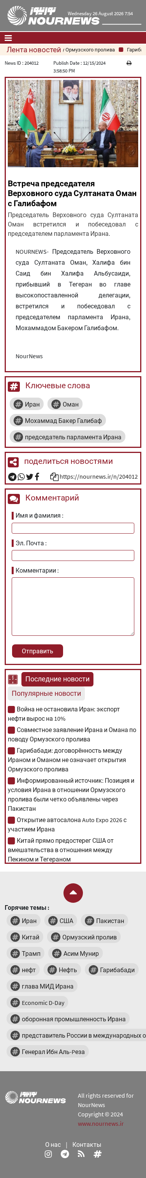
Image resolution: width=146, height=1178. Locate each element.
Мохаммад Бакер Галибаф (63, 421)
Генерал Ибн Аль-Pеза (53, 1052)
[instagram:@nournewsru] (48, 1154)
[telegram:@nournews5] (65, 1154)
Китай (30, 937)
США (66, 921)
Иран (32, 404)
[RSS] (81, 1154)
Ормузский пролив (89, 937)
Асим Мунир (81, 953)
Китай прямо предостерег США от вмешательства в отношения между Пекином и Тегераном (61, 850)
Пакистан (110, 921)
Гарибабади (117, 970)
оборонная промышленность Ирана (74, 1019)
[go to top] (73, 893)
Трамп (31, 953)
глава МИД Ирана (48, 986)
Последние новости (57, 679)
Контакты (86, 1144)
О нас (53, 1144)
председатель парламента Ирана (73, 437)
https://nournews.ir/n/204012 (99, 476)
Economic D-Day (43, 1002)
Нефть (68, 970)
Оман (71, 404)
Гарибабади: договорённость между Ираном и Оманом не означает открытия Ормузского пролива (67, 759)
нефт (29, 970)
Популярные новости (46, 693)
